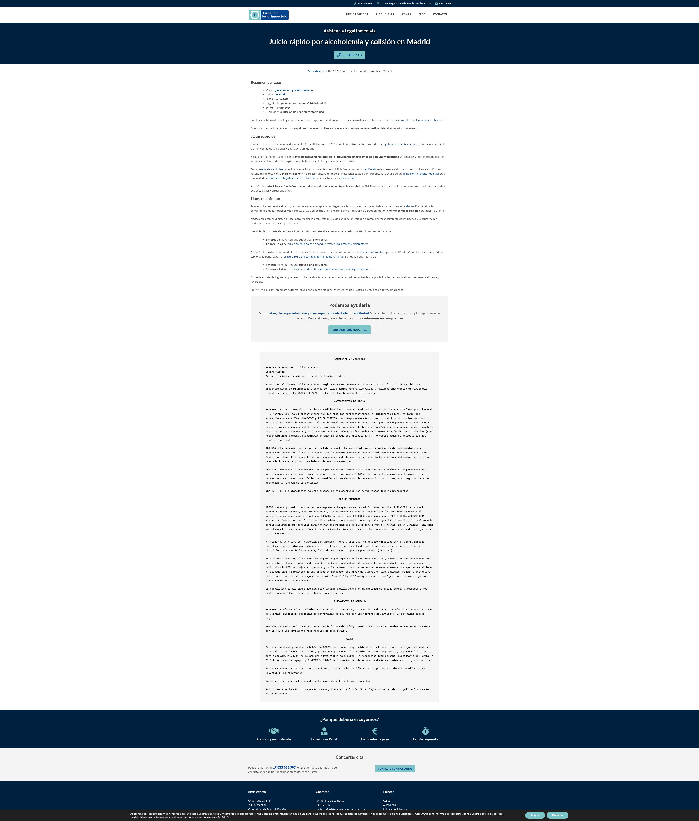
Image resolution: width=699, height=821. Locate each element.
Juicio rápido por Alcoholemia (294, 90)
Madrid (280, 94)
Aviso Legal (390, 805)
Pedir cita (444, 3)
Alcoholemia (385, 14)
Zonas (406, 14)
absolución (413, 206)
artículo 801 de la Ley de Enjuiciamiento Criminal (313, 256)
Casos (386, 800)
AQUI (424, 814)
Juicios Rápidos (357, 14)
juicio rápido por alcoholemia (412, 120)
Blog (421, 14)
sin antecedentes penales (402, 144)
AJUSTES (223, 817)
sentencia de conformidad (368, 252)
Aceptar (535, 815)
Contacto (440, 14)
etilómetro (371, 169)
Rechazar (557, 815)
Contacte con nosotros (349, 329)
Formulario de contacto (330, 800)
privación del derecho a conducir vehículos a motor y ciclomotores (327, 244)
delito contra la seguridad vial (420, 173)
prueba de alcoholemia (272, 169)
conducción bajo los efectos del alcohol (292, 178)
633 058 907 (364, 3)
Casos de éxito (316, 71)
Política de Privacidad (396, 809)
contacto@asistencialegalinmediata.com (405, 3)
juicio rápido (348, 178)
